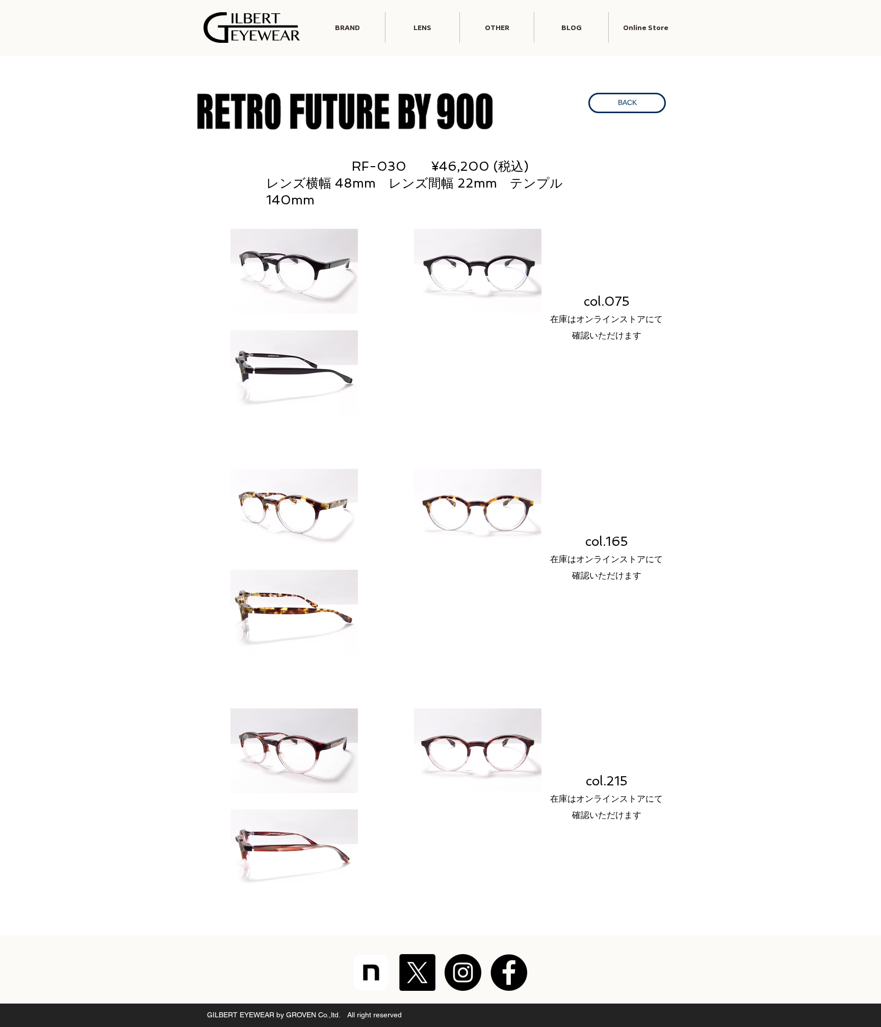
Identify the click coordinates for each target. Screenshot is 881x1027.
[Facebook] (508, 972)
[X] (417, 972)
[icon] (371, 972)
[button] (422, 27)
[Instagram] (463, 972)
